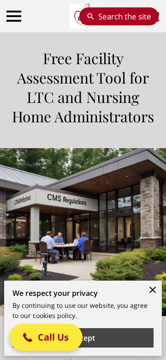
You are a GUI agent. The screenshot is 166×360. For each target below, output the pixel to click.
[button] (46, 337)
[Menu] (13, 16)
